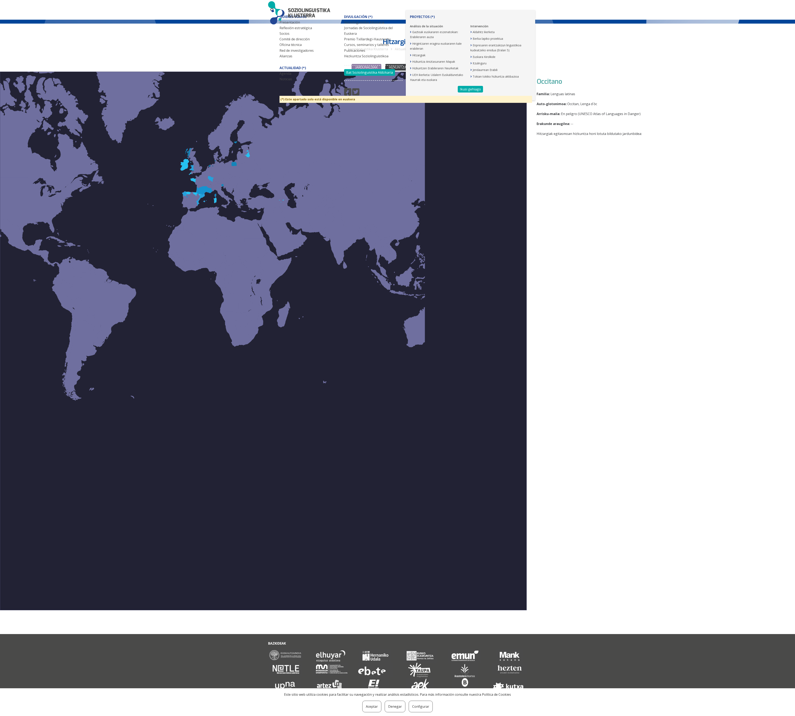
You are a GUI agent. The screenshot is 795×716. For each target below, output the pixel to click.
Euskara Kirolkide (484, 57)
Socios (284, 33)
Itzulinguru (480, 63)
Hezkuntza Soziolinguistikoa (366, 56)
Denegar (395, 706)
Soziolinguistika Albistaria (364, 22)
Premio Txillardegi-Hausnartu (367, 39)
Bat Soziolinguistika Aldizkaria (369, 72)
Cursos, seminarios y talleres (366, 44)
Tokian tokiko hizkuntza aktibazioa (496, 76)
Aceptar (372, 706)
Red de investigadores (296, 50)
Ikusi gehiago (470, 89)
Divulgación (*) (358, 16)
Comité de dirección (294, 39)
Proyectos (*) (422, 16)
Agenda (285, 73)
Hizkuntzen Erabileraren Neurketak (435, 68)
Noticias (285, 79)
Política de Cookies (496, 694)
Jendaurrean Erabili (485, 70)
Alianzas (285, 56)
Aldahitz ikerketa (484, 32)
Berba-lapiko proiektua (488, 39)
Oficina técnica (290, 44)
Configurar (420, 706)
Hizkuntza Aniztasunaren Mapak (433, 62)
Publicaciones (354, 50)
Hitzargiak (418, 55)
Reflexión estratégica (295, 28)
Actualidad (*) (292, 68)
